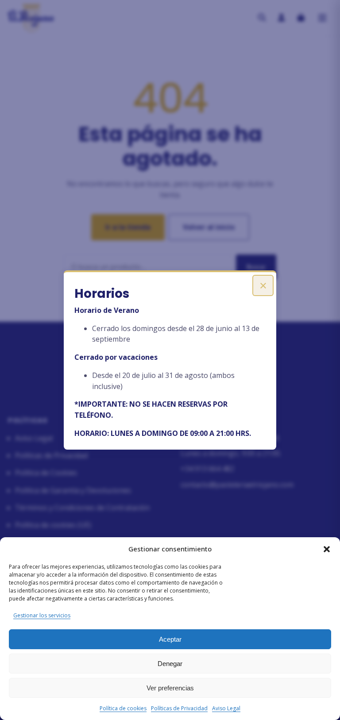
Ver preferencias (170, 688)
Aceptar (170, 639)
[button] (326, 549)
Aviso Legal (226, 708)
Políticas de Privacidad (179, 708)
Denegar (170, 663)
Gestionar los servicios (41, 615)
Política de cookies (123, 708)
